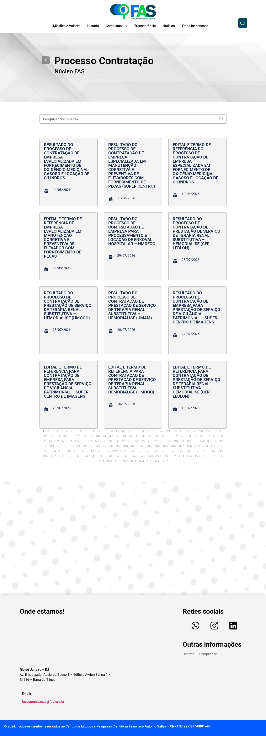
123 (123, 451)
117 (76, 451)
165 (149, 461)
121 (107, 451)
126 (147, 451)
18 (136, 431)
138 (61, 456)
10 (86, 431)
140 (77, 456)
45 (131, 436)
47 (144, 436)
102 (141, 446)
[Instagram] (214, 626)
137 (53, 456)
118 (84, 451)
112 (220, 446)
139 (69, 456)
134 (212, 451)
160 (109, 461)
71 (116, 441)
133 (204, 451)
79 (169, 441)
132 (195, 451)
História (93, 26)
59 (221, 436)
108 (189, 446)
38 (85, 436)
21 (155, 431)
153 (181, 456)
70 (110, 441)
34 (58, 436)
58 (215, 436)
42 (111, 436)
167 (165, 461)
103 (149, 446)
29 (208, 431)
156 (204, 456)
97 (104, 446)
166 (157, 461)
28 (201, 431)
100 (125, 446)
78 (163, 441)
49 (157, 436)
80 (176, 441)
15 (117, 431)
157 (212, 456)
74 (136, 441)
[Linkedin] (233, 626)
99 (118, 446)
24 (175, 431)
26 (188, 431)
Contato (188, 654)
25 (181, 431)
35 (65, 436)
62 (57, 441)
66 (83, 441)
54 (189, 436)
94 (85, 446)
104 (157, 446)
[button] (117, 26)
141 (85, 456)
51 (170, 436)
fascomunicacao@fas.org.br (43, 702)
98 (111, 446)
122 (115, 451)
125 (139, 451)
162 (125, 461)
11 (92, 431)
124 (131, 451)
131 (188, 451)
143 (101, 456)
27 (194, 431)
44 (124, 436)
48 (151, 436)
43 (117, 436)
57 (208, 436)
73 (130, 441)
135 (220, 451)
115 (61, 451)
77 (156, 441)
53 (183, 436)
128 (163, 451)
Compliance (114, 26)
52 (176, 436)
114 (53, 451)
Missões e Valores (66, 26)
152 (173, 456)
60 (44, 441)
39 (91, 436)
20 (148, 431)
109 (197, 446)
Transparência (145, 26)
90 (58, 446)
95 (91, 446)
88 (45, 446)
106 (173, 446)
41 (104, 436)
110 (205, 446)
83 (195, 441)
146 (125, 456)
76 (149, 441)
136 (45, 456)
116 (68, 451)
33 (52, 436)
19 (142, 431)
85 (209, 441)
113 (45, 451)
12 (98, 431)
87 (222, 441)
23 (168, 431)
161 (117, 461)
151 (166, 456)
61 (50, 441)
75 (143, 441)
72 (123, 441)
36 (71, 436)
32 (45, 436)
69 (103, 441)
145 (117, 456)
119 (91, 451)
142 (93, 456)
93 (78, 446)
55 (195, 436)
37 (78, 436)
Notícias (169, 26)
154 (189, 456)
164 (141, 461)
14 (111, 431)
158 (220, 456)
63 (64, 441)
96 (98, 446)
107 (181, 446)
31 (221, 431)
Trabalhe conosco (195, 26)
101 (133, 446)
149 (150, 456)
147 (134, 456)
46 (137, 436)
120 (99, 451)
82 (189, 441)
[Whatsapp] (195, 626)
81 (182, 441)
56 (202, 436)
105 (165, 446)
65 (77, 441)
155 (197, 456)
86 (215, 441)
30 (214, 431)
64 (70, 441)
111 (213, 446)
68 (97, 441)
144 (109, 456)
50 (164, 436)
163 (133, 461)
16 (123, 431)
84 (202, 441)
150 (158, 456)
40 (98, 436)
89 (52, 446)
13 (105, 431)
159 (101, 461)
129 (172, 451)
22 (161, 431)
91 (65, 446)
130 (180, 451)
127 (155, 451)
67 (90, 441)
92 (71, 446)
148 (142, 456)
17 (129, 431)
